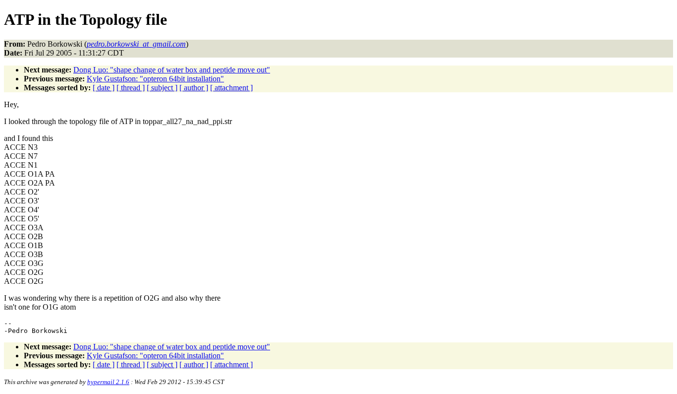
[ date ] (103, 87)
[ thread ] (130, 87)
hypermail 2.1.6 (108, 382)
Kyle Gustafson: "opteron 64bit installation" (155, 78)
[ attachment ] (231, 87)
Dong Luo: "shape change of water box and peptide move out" (171, 70)
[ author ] (193, 87)
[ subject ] (162, 87)
